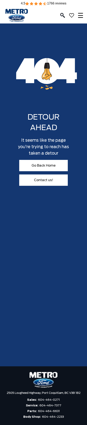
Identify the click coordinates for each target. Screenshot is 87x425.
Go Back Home (44, 165)
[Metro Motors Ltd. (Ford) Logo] (16, 15)
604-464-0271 (49, 399)
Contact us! (43, 180)
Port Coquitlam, (53, 393)
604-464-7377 (50, 405)
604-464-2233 (53, 416)
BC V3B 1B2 (73, 393)
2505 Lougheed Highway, (24, 393)
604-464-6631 (49, 411)
